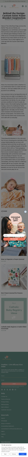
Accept (22, 454)
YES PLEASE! (14, 239)
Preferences (14, 454)
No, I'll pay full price (14, 242)
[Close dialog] (25, 212)
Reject (5, 454)
